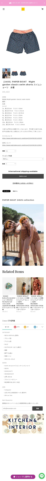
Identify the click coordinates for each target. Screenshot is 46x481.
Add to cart (23, 176)
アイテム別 (7, 341)
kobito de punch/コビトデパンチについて (17, 365)
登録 (37, 408)
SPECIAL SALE (9, 359)
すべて (7, 327)
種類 (3, 151)
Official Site (8, 395)
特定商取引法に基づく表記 (12, 382)
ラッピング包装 (7, 156)
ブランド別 (7, 338)
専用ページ (7, 356)
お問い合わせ (8, 376)
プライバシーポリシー (10, 379)
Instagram (7, 390)
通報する (15, 191)
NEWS (6, 368)
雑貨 (5, 350)
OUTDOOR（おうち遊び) (12, 347)
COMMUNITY (8, 371)
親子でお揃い (8, 353)
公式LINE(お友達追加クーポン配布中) (15, 392)
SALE (6, 344)
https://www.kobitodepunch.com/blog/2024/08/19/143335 (22, 138)
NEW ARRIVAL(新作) (11, 335)
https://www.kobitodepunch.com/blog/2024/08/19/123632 (22, 145)
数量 (3, 164)
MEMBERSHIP (9, 374)
